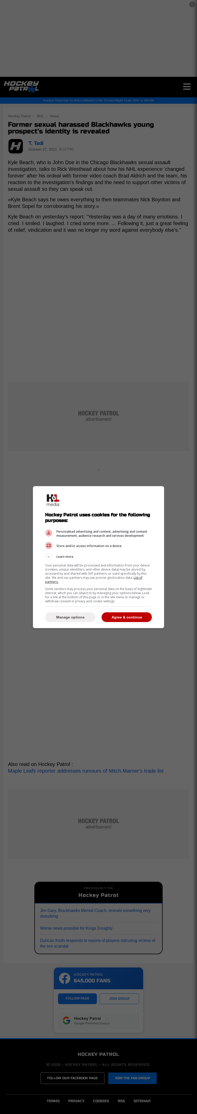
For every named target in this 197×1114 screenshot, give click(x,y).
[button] (98, 556)
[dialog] (98, 557)
